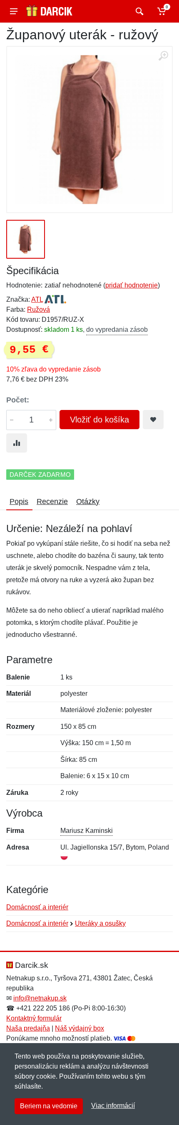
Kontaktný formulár (34, 1018)
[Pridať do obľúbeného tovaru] (153, 419)
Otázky (87, 501)
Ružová (38, 309)
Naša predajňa (28, 1028)
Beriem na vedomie (48, 1106)
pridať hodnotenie (131, 285)
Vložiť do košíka (99, 419)
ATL (37, 299)
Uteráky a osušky (100, 923)
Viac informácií (113, 1105)
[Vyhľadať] (138, 11)
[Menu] (13, 11)
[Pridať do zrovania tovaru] (16, 443)
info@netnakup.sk (40, 998)
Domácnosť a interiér (37, 907)
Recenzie (52, 501)
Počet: (17, 400)
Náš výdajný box (79, 1028)
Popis (19, 501)
